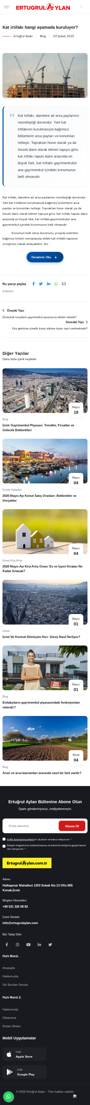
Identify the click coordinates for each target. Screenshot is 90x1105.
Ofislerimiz (9, 1017)
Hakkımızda (10, 976)
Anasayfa (9, 968)
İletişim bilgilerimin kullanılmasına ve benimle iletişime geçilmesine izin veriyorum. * (46, 847)
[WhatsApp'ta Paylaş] (56, 283)
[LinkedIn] (39, 945)
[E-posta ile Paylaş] (64, 283)
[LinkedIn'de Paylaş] (48, 283)
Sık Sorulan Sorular (15, 984)
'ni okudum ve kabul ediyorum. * (39, 839)
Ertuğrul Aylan (23, 36)
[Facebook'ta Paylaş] (33, 283)
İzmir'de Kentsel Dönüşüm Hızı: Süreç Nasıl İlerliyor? (41, 637)
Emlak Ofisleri (12, 1026)
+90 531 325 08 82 (15, 906)
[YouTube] (28, 945)
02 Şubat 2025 (63, 36)
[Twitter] (50, 945)
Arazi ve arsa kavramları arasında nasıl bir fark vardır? (42, 773)
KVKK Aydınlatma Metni (20, 839)
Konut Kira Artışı (13, 560)
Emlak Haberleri (12, 489)
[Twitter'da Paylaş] (41, 283)
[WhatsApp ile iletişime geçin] (8, 1096)
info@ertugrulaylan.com (20, 923)
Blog (43, 36)
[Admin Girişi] (81, 7)
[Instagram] (18, 945)
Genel (6, 631)
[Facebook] (7, 945)
